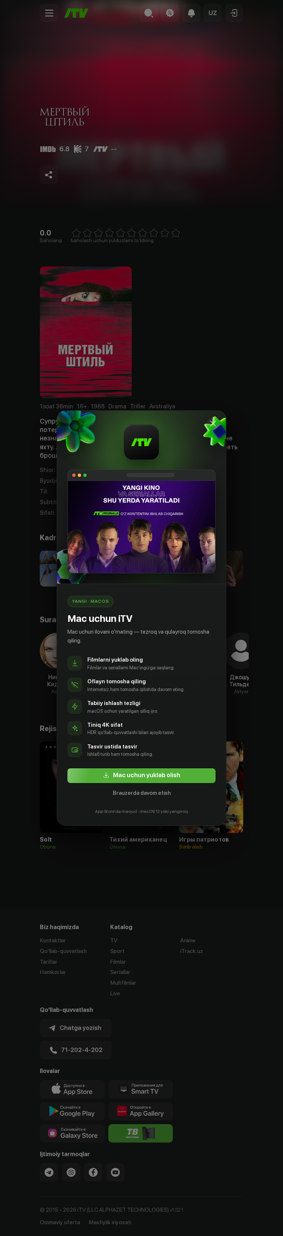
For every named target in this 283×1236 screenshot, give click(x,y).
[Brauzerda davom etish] (213, 423)
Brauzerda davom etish (142, 793)
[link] (141, 775)
